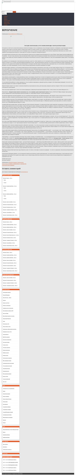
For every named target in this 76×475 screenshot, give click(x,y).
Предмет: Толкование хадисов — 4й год (10, 285)
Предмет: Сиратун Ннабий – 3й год (9, 260)
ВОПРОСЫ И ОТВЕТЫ (12, 459)
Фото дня (4, 381)
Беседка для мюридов (7, 339)
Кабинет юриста (6, 352)
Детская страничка (6, 347)
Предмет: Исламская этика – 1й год (9, 207)
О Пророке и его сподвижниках (8, 388)
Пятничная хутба (6, 323)
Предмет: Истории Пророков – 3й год (9, 262)
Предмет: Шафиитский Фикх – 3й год (9, 257)
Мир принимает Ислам (7, 360)
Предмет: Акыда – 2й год (7, 221)
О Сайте (5, 24)
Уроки (5, 187)
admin (21, 34)
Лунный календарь (6, 368)
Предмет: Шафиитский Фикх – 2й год (9, 227)
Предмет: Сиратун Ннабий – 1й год (9, 201)
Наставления (5, 404)
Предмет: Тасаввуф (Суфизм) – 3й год (10, 268)
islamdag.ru (5, 446)
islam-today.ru (5, 444)
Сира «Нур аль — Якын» (7, 297)
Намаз (4, 391)
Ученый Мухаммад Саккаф (8, 412)
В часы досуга (5, 344)
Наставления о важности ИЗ (8, 310)
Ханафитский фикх (6, 434)
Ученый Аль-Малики (6, 406)
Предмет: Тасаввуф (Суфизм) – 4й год (10, 282)
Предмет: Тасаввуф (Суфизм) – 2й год (10, 240)
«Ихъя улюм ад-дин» (7, 326)
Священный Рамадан (7, 318)
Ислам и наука (7, 20)
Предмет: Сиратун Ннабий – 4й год (9, 277)
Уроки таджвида (6, 396)
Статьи (5, 182)
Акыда (5, 17)
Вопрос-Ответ (7, 23)
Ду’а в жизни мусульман (7, 365)
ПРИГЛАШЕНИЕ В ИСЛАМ (13, 462)
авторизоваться (24, 171)
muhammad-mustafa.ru (7, 449)
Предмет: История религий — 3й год (9, 265)
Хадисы (5, 19)
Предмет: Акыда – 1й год (7, 178)
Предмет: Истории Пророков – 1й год (9, 204)
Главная (5, 16)
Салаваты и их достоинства (8, 308)
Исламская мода (6, 371)
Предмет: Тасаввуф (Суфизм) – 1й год (10, 209)
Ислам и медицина (6, 350)
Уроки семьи (6, 22)
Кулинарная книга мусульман (8, 363)
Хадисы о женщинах (6, 305)
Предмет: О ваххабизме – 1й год (9, 212)
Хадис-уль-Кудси (6, 302)
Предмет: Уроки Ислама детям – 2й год (10, 245)
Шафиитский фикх (6, 437)
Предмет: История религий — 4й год (9, 280)
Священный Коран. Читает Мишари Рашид (11, 429)
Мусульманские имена (7, 373)
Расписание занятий (6, 292)
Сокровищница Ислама (7, 414)
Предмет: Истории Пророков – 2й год (9, 232)
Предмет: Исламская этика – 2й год (9, 237)
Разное (4, 422)
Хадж (4, 321)
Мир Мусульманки (13, 162)
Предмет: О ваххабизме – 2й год (9, 242)
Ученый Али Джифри (7, 409)
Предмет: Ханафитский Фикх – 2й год (10, 224)
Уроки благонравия (6, 393)
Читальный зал (20, 162)
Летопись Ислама (6, 342)
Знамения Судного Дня (7, 331)
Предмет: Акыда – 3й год (7, 252)
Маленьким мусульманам (7, 417)
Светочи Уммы (5, 313)
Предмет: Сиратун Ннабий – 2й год (9, 229)
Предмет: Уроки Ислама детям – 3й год (10, 270)
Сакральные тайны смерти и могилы (9, 329)
